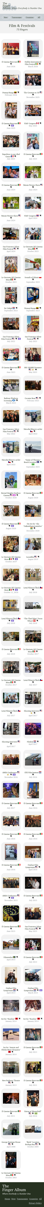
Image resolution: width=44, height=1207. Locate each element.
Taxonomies (17, 17)
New (6, 17)
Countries (30, 17)
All (39, 17)
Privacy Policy (35, 1203)
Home (7, 1198)
